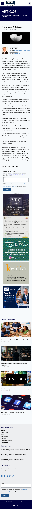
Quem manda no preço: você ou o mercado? (12, 459)
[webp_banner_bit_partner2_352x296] (16, 297)
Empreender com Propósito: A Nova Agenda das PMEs (15, 339)
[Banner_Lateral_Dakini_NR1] (16, 227)
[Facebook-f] (4, 476)
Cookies (23, 174)
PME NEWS (17, 53)
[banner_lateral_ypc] (16, 205)
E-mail (5, 177)
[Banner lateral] (16, 249)
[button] (2, 3)
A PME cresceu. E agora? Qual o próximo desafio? (14, 454)
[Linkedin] (2, 476)
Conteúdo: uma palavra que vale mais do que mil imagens (16, 389)
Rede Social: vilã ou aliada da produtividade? (12, 412)
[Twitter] (13, 476)
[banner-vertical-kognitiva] (16, 273)
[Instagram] (10, 476)
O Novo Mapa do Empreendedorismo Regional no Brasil (15, 449)
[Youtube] (7, 476)
